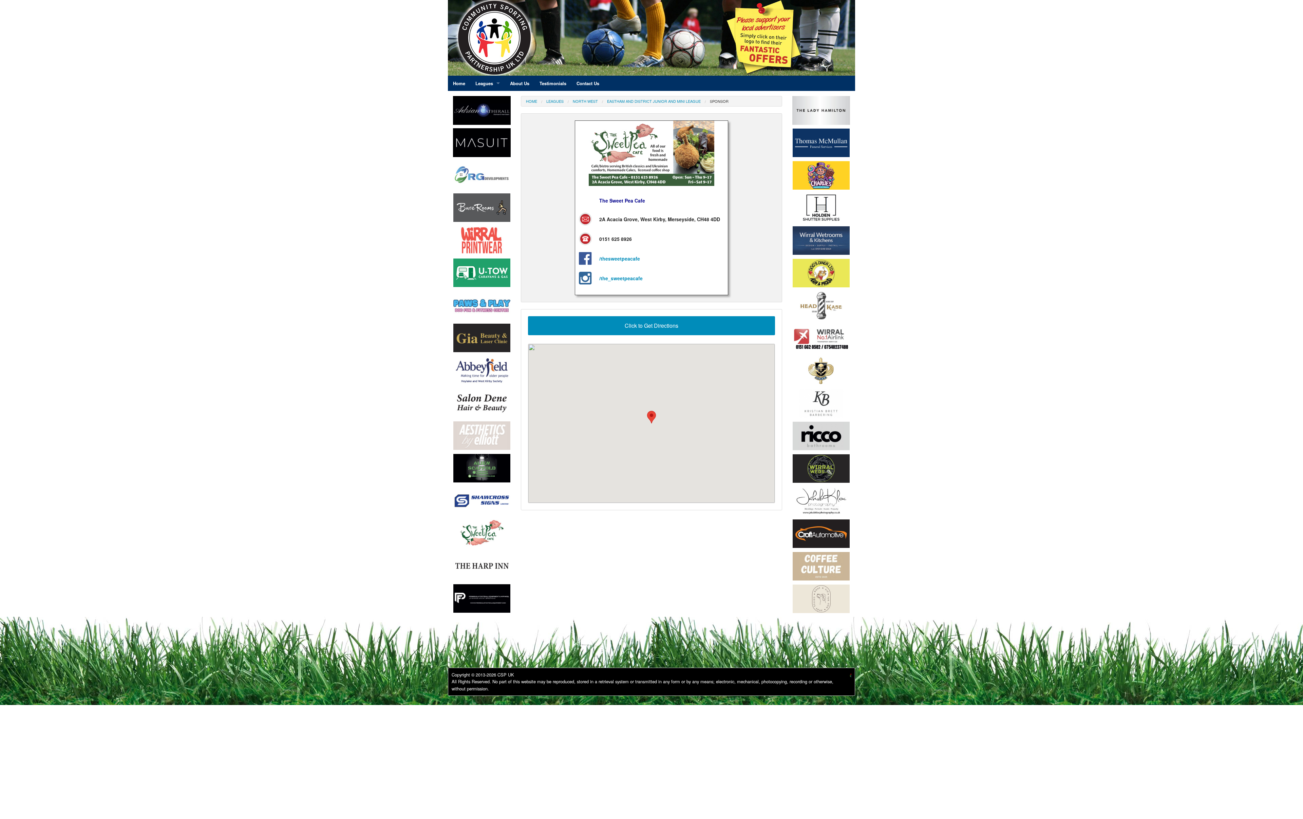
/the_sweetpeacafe (621, 278)
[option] (482, 176)
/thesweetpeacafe (619, 258)
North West (585, 101)
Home (531, 101)
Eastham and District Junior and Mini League (654, 101)
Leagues (555, 101)
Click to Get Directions (651, 325)
